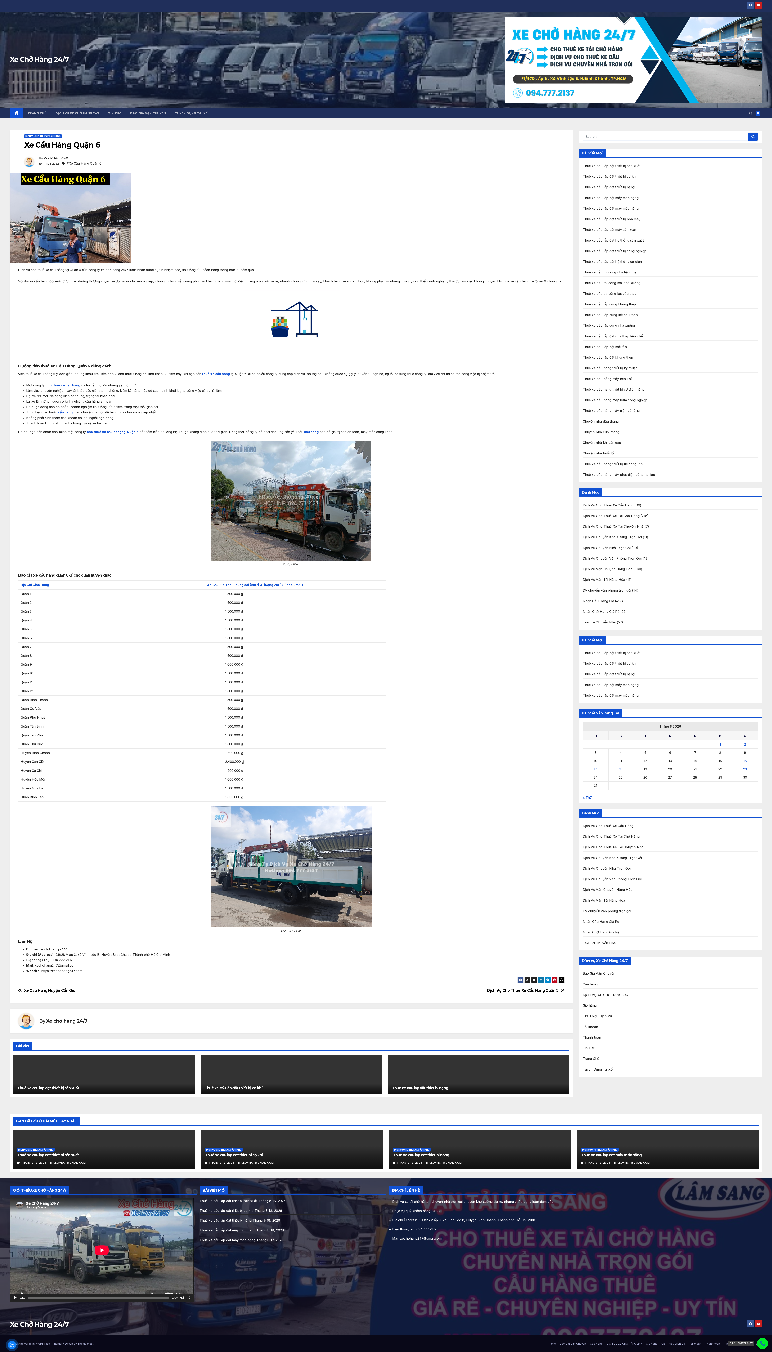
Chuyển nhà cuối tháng (601, 432)
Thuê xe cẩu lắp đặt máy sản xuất (609, 230)
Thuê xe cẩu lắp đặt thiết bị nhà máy (612, 219)
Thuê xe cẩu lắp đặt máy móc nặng (611, 198)
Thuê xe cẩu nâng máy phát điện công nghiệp (619, 475)
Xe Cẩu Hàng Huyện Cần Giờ (49, 990)
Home (552, 1343)
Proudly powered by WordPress (30, 1343)
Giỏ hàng (590, 1005)
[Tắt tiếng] (182, 1298)
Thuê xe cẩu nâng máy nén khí (607, 379)
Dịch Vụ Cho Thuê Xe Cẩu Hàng (43, 136)
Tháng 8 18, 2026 (34, 1162)
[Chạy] (15, 1298)
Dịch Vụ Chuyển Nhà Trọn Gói (607, 548)
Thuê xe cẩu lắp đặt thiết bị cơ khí (233, 1088)
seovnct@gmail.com (69, 1162)
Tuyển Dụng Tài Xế (191, 113)
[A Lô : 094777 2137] (762, 1343)
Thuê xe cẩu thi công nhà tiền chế (610, 272)
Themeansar (85, 1343)
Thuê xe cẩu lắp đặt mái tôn (605, 347)
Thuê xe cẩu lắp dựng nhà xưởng (609, 325)
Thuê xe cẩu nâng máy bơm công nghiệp (615, 400)
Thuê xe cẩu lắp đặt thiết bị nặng (420, 1088)
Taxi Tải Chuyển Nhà (599, 622)
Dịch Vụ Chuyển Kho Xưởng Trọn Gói (612, 537)
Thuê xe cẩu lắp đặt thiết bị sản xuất (48, 1088)
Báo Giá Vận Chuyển (148, 113)
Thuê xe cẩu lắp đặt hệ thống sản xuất (613, 240)
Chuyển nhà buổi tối (599, 453)
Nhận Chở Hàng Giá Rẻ (601, 612)
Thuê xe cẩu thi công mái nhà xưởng (612, 283)
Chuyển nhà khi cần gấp (602, 443)
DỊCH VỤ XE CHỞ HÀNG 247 (77, 113)
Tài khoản (590, 1027)
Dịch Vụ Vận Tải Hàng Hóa (604, 580)
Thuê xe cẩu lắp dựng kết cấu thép (610, 315)
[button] (750, 113)
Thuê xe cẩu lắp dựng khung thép (609, 304)
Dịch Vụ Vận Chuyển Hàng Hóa (607, 569)
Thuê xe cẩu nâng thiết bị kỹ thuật (610, 368)
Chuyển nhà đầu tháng (601, 421)
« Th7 (587, 798)
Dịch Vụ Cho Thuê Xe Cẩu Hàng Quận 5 (523, 990)
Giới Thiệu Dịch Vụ (597, 1016)
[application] (102, 1250)
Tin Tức (115, 113)
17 (595, 769)
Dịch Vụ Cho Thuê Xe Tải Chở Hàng (611, 516)
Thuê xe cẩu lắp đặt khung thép (608, 357)
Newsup (68, 1343)
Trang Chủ (37, 113)
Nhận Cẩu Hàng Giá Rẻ (601, 601)
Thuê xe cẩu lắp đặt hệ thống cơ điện (612, 262)
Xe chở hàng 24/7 (56, 158)
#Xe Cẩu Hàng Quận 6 (84, 163)
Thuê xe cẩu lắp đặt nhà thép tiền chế (613, 336)
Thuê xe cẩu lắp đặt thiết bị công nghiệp (614, 251)
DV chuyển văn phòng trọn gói (607, 590)
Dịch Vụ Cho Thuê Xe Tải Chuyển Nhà (613, 526)
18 (620, 769)
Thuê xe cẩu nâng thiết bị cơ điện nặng (614, 389)
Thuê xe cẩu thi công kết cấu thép (610, 294)
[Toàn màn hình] (188, 1298)
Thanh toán (592, 1037)
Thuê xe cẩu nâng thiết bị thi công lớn (613, 464)
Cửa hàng (590, 984)
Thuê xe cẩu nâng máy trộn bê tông (611, 411)
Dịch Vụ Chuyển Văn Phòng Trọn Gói (612, 558)
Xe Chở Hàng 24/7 (39, 59)
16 (745, 761)
